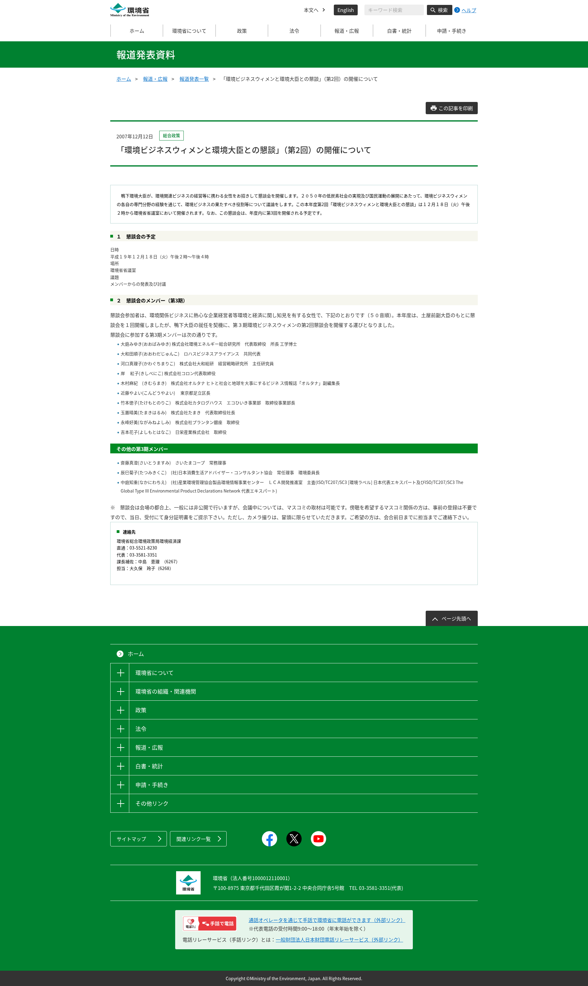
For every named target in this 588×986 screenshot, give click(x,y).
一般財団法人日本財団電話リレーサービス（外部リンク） (339, 939)
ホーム (137, 30)
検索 (443, 9)
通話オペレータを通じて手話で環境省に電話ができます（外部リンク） (327, 920)
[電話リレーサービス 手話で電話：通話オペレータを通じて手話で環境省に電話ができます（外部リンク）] (210, 923)
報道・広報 (155, 78)
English (345, 9)
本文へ (311, 9)
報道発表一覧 (194, 78)
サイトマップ (131, 838)
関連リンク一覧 (193, 838)
